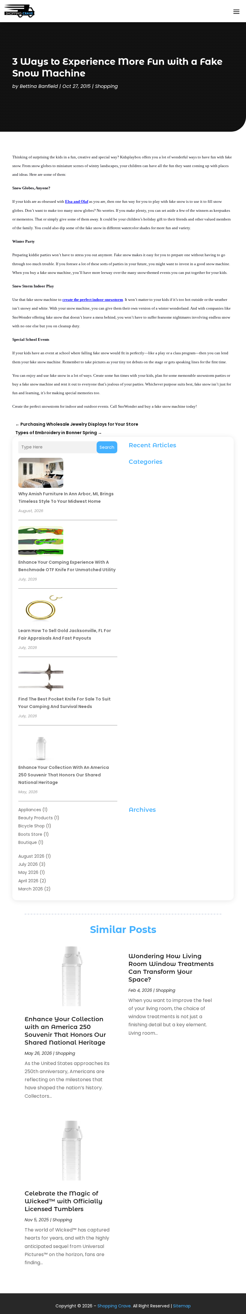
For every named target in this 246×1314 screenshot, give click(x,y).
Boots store (30, 834)
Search (107, 447)
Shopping (106, 86)
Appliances (29, 810)
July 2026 (28, 864)
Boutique (27, 842)
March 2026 (30, 889)
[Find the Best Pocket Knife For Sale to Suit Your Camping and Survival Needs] (40, 679)
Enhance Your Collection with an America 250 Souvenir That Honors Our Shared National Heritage (63, 774)
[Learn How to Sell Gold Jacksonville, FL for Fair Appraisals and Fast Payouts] (40, 610)
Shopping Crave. (115, 1306)
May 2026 (28, 872)
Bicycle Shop (31, 826)
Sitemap (182, 1306)
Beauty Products (35, 818)
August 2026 (31, 856)
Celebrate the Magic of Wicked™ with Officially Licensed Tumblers (64, 1201)
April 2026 (28, 881)
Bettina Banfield (39, 86)
